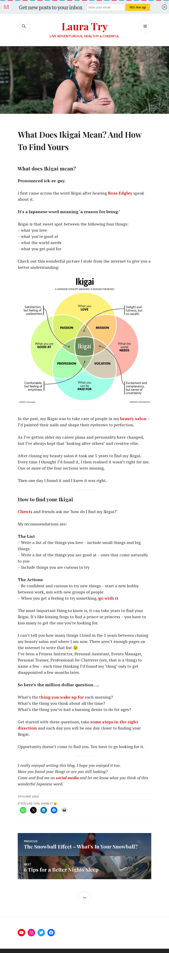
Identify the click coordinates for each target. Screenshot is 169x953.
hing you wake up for (62, 697)
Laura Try (84, 26)
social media (67, 777)
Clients (25, 511)
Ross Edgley (120, 193)
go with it (108, 598)
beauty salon (133, 418)
